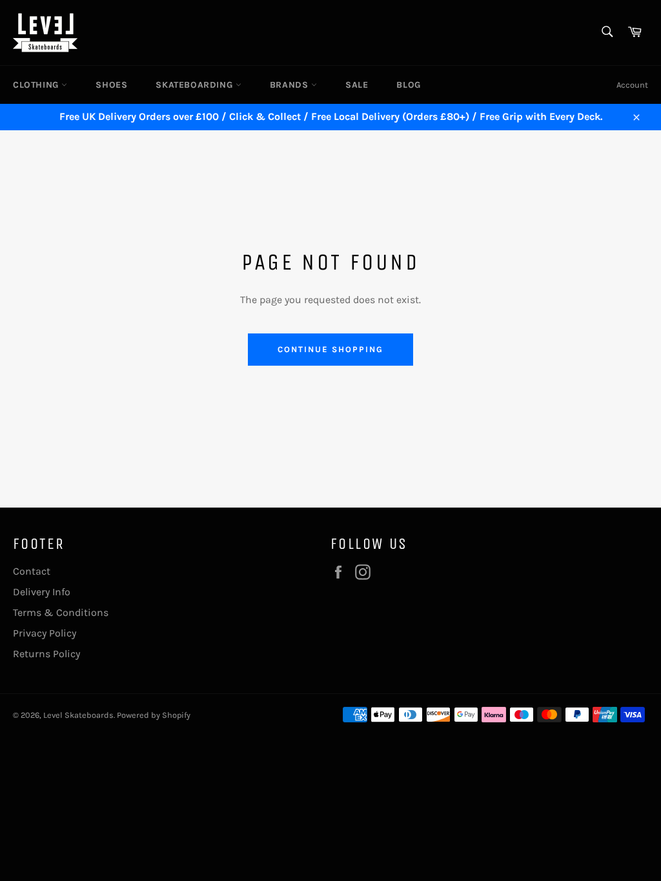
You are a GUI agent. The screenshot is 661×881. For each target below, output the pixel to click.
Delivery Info (41, 592)
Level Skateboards (78, 715)
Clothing (37, 84)
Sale (356, 84)
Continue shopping (330, 349)
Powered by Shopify (153, 715)
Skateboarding (195, 84)
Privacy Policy (44, 633)
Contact (31, 571)
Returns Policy (46, 654)
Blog (408, 84)
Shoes (111, 84)
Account (632, 85)
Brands (290, 84)
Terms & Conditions (60, 612)
